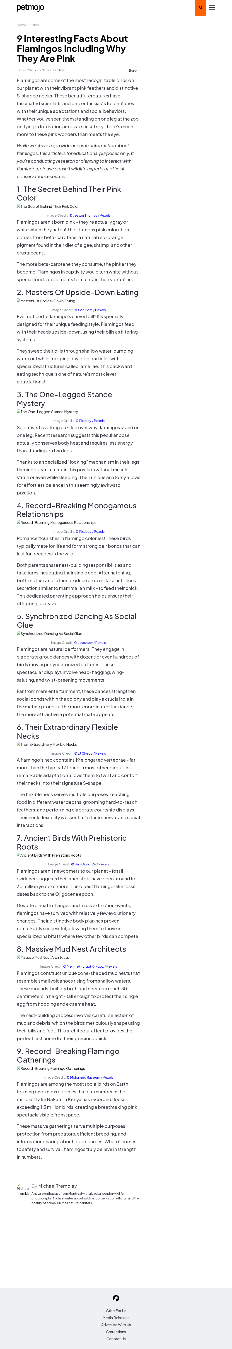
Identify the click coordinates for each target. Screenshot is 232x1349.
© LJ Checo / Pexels (90, 753)
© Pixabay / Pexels (90, 420)
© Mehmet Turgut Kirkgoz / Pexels (90, 966)
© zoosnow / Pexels (90, 642)
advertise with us (116, 1324)
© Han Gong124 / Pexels (90, 864)
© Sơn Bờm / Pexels (90, 310)
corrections (116, 1331)
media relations (116, 1317)
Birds (36, 25)
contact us (116, 1338)
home (21, 25)
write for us (116, 1310)
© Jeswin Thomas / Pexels (90, 215)
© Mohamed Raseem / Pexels (90, 1077)
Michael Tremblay (53, 70)
